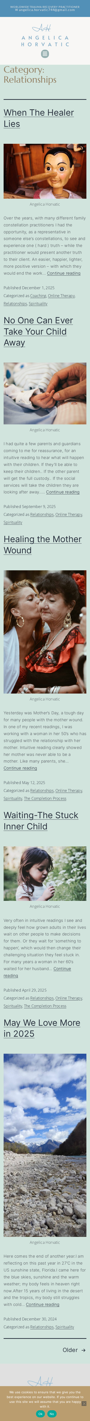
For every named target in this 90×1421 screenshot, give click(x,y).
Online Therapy (61, 295)
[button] (45, 54)
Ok (40, 1414)
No (52, 1414)
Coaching (38, 295)
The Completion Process (45, 798)
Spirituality (38, 303)
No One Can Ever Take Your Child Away (38, 331)
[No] (84, 1403)
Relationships (15, 303)
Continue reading (63, 273)
